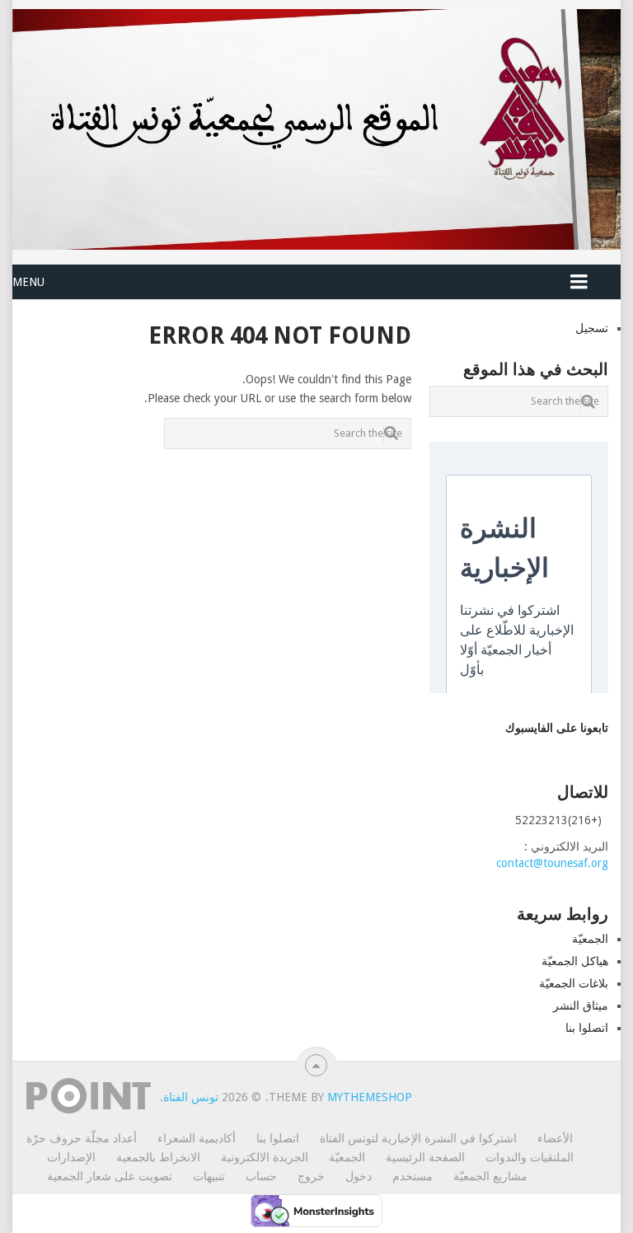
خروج (311, 1176)
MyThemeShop (369, 1097)
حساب (261, 1176)
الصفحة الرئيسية (425, 1157)
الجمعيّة (590, 938)
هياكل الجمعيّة (575, 961)
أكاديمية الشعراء (196, 1138)
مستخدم (412, 1176)
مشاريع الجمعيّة (490, 1176)
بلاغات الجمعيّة (573, 983)
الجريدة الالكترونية (264, 1157)
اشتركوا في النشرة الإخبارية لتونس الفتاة (418, 1138)
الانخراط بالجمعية (158, 1157)
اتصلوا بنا (586, 1027)
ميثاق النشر (580, 1005)
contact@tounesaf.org (552, 863)
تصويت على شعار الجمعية (109, 1176)
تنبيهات (209, 1176)
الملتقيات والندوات (529, 1157)
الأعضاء (555, 1138)
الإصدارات (71, 1157)
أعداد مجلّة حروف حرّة (81, 1138)
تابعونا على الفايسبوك (556, 727)
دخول (358, 1176)
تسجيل (591, 328)
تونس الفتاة (190, 1097)
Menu (28, 281)
